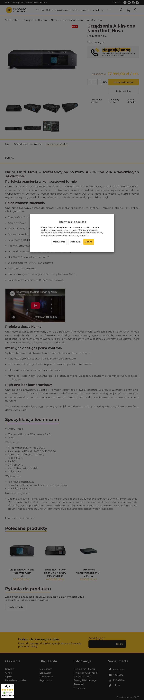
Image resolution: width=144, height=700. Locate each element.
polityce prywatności (78, 235)
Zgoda (88, 241)
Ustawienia (59, 241)
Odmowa (75, 241)
